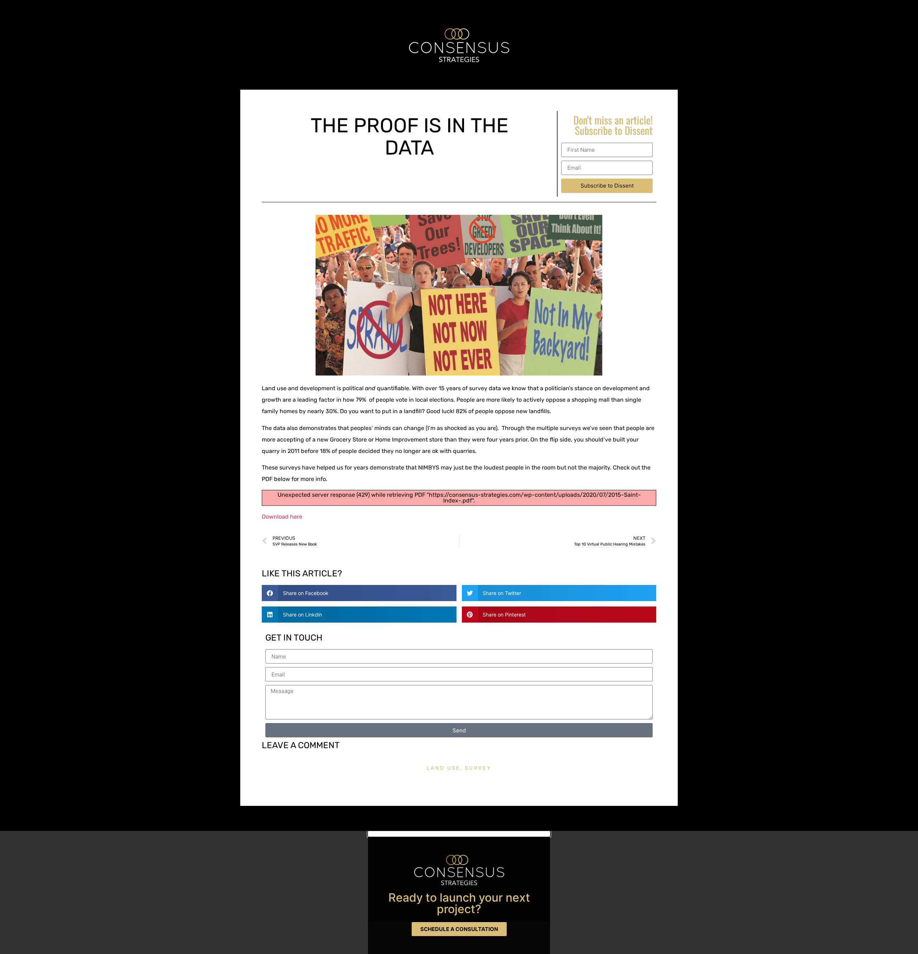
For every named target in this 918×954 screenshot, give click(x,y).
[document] (459, 892)
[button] (359, 593)
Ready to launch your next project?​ (459, 903)
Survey (478, 768)
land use (443, 768)
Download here (282, 516)
